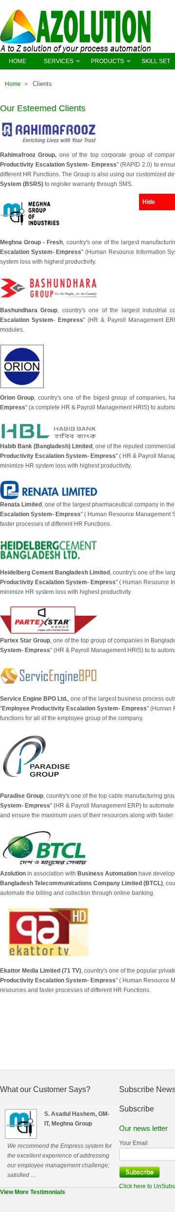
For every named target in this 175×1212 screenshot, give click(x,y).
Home (13, 84)
